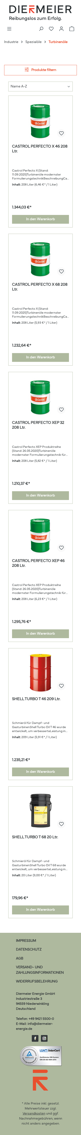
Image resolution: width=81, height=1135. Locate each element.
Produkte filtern (43, 70)
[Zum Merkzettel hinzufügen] (61, 133)
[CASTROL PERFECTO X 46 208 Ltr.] (40, 120)
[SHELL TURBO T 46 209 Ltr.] (40, 673)
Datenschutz (29, 949)
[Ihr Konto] (61, 29)
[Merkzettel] (51, 29)
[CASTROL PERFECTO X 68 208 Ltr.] (40, 258)
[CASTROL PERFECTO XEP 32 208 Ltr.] (40, 396)
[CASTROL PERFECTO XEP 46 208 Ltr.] (40, 535)
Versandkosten (34, 1113)
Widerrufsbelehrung (37, 981)
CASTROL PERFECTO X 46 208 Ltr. (40, 149)
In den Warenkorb (40, 219)
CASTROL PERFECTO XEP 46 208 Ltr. (38, 563)
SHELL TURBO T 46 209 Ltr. (36, 699)
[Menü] (9, 29)
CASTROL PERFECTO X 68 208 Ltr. (40, 287)
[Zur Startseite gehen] (40, 13)
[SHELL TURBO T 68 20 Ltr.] (40, 811)
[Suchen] (41, 29)
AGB (19, 958)
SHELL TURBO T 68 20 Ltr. (35, 837)
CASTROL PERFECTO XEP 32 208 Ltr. (38, 425)
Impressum (26, 940)
